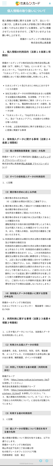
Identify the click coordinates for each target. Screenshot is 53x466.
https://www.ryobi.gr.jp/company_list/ (29, 379)
